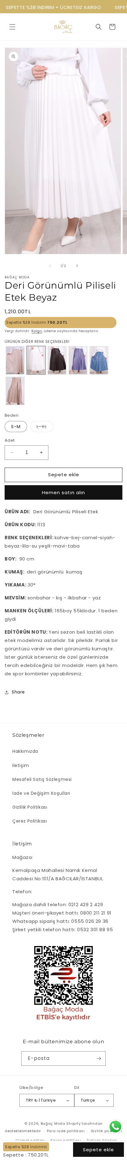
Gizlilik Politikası (29, 807)
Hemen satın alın (63, 492)
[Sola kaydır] (50, 266)
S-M (16, 426)
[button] (12, 27)
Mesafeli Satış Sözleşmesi (42, 779)
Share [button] (18, 692)
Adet (10, 440)
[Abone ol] (98, 1058)
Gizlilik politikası (106, 1130)
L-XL (45, 427)
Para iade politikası (66, 1130)
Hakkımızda (25, 751)
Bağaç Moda (53, 1123)
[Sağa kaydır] (77, 266)
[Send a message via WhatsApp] (115, 1126)
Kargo (36, 331)
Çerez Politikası (29, 821)
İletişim (20, 765)
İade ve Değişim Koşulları (41, 793)
